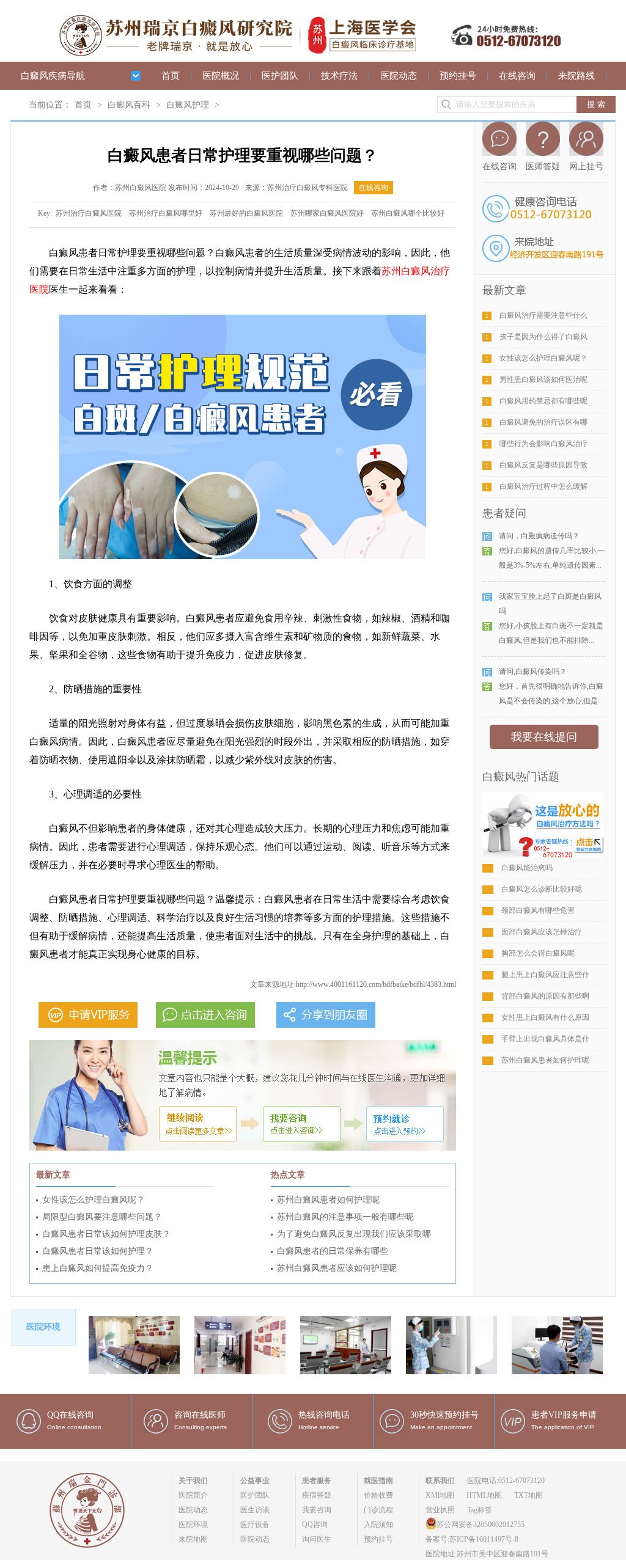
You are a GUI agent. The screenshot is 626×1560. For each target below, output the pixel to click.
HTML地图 (484, 1495)
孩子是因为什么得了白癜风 (543, 336)
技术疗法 (339, 76)
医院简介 (193, 1495)
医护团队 (280, 76)
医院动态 (398, 76)
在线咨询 (517, 76)
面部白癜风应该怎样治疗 (541, 932)
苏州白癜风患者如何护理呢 (328, 1199)
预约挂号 (458, 76)
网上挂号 (586, 166)
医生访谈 (255, 1510)
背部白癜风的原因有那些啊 (545, 996)
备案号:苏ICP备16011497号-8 (471, 1539)
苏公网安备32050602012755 (480, 1524)
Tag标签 (479, 1510)
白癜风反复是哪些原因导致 (543, 465)
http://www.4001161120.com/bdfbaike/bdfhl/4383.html (376, 984)
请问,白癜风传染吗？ (533, 671)
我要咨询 (316, 1510)
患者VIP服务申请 (564, 1414)
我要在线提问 (544, 737)
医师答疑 (543, 166)
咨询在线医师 (200, 1414)
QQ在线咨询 (70, 1414)
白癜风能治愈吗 (527, 867)
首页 (170, 76)
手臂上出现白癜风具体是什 (545, 1039)
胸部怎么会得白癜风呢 (538, 953)
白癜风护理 (187, 104)
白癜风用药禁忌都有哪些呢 (543, 401)
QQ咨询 (315, 1524)
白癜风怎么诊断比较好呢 (541, 889)
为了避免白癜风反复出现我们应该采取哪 (354, 1234)
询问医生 (316, 1539)
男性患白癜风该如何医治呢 (543, 379)
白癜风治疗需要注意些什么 (543, 315)
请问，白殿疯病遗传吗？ (539, 536)
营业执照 (440, 1510)
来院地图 (193, 1539)
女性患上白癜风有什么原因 (545, 1017)
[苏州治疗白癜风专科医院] (309, 16)
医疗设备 (255, 1524)
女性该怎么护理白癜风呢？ (93, 1199)
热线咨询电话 (324, 1414)
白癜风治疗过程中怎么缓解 (543, 486)
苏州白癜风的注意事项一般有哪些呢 (345, 1216)
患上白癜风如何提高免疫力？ (97, 1268)
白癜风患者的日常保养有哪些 (332, 1251)
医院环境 (193, 1524)
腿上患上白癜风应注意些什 (545, 974)
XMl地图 (439, 1495)
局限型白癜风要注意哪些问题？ (102, 1216)
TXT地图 (528, 1495)
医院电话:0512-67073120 (506, 1480)
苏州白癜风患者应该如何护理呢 (337, 1268)
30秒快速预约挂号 (444, 1414)
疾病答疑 (316, 1495)
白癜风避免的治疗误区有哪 (543, 422)
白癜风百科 (129, 104)
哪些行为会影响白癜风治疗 (543, 443)
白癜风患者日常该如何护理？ (97, 1251)
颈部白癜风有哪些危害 (538, 910)
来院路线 (576, 76)
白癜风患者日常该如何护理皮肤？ (106, 1234)
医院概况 (220, 76)
